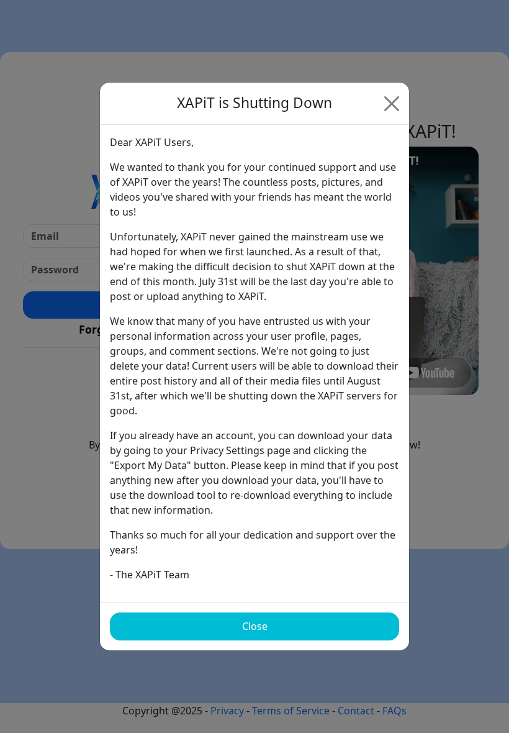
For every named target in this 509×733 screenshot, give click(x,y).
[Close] (391, 103)
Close (255, 626)
